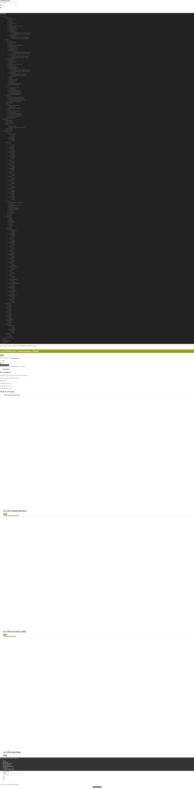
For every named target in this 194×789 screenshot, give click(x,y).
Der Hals (8, 333)
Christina (11, 203)
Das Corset (8, 311)
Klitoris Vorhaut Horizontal (15, 202)
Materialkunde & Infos (8, 337)
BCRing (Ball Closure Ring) (16, 26)
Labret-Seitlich (12, 291)
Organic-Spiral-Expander (15, 113)
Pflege (4, 339)
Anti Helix (11, 168)
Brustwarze (12, 325)
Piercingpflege (9, 120)
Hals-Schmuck (9, 128)
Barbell (11, 22)
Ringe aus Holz (13, 125)
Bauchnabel (12, 138)
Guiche (11, 225)
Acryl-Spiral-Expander (14, 90)
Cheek (10, 270)
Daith (10, 172)
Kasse (4, 343)
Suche (1, 2)
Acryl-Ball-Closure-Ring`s (15, 93)
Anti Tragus (12, 192)
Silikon (7, 104)
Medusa (11, 250)
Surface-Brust (12, 329)
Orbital (10, 180)
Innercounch (12, 151)
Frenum (11, 220)
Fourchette (11, 212)
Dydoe (10, 223)
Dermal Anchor (9, 320)
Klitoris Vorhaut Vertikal (15, 205)
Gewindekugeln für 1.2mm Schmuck (21, 69)
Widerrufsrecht (6, 764)
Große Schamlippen (14, 208)
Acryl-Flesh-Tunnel (13, 87)
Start (1, 345)
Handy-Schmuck (10, 123)
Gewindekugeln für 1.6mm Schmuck (21, 34)
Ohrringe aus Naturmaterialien (16, 97)
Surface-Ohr (12, 197)
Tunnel (10, 188)
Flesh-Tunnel (12, 19)
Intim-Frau (8, 201)
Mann (13, 136)
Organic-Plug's (12, 112)
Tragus (10, 160)
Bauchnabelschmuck (11, 117)
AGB (4, 760)
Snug (10, 143)
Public (10, 217)
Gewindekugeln (13, 31)
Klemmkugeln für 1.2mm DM (19, 74)
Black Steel (9, 17)
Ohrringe (8, 95)
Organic (8, 109)
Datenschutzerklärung (8, 766)
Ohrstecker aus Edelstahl (15, 101)
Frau (13, 135)
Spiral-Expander (13, 80)
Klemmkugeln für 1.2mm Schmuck (20, 37)
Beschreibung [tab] (6, 369)
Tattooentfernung (7, 340)
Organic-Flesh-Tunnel (14, 110)
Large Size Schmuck (14, 84)
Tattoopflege (9, 121)
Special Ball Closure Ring (15, 83)
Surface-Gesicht (13, 229)
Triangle (11, 210)
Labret (10, 24)
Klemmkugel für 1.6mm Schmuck (20, 57)
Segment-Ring (12, 27)
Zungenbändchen (13, 279)
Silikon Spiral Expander (15, 108)
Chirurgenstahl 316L (11, 58)
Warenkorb (5, 342)
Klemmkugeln (12, 35)
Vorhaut (11, 218)
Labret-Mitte (12, 287)
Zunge (10, 275)
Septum (11, 246)
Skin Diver (8, 316)
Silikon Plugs (12, 106)
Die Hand (8, 303)
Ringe (7, 124)
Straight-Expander (13, 79)
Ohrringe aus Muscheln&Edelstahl (17, 99)
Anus (10, 214)
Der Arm (8, 307)
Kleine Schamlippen (14, 209)
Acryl (7, 86)
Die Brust (8, 324)
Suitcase (11, 213)
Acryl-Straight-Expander (15, 91)
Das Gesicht (9, 228)
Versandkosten (14, 358)
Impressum (5, 762)
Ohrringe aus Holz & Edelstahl (16, 98)
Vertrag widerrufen (97, 787)
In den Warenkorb (4, 365)
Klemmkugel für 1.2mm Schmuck (20, 56)
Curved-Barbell (13, 23)
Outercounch (12, 156)
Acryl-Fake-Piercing (14, 94)
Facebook (5, 767)
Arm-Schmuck (9, 130)
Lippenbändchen (13, 266)
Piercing (5, 16)
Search (4, 773)
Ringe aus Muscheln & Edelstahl (17, 127)
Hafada (11, 224)
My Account (6, 771)
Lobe (10, 184)
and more (5, 119)
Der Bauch (8, 132)
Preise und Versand (7, 763)
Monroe (11, 258)
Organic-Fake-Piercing (14, 116)
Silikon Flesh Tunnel (14, 105)
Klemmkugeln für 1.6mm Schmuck (20, 38)
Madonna (11, 254)
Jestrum (11, 299)
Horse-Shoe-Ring (13, 28)
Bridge (10, 238)
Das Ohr (8, 142)
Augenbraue (12, 233)
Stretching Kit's (9, 102)
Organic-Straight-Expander (15, 115)
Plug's (10, 20)
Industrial (11, 147)
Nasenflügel (12, 242)
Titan (7, 39)
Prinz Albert (12, 221)
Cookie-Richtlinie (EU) (8, 769)
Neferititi (11, 206)
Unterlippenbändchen (14, 283)
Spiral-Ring (12, 30)
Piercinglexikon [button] (7, 131)
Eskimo (11, 262)
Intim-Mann (9, 216)
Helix (10, 164)
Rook (10, 176)
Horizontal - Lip (13, 295)
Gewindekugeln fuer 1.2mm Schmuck (21, 32)
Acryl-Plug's (12, 89)
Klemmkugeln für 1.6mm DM (19, 75)
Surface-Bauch (12, 134)
